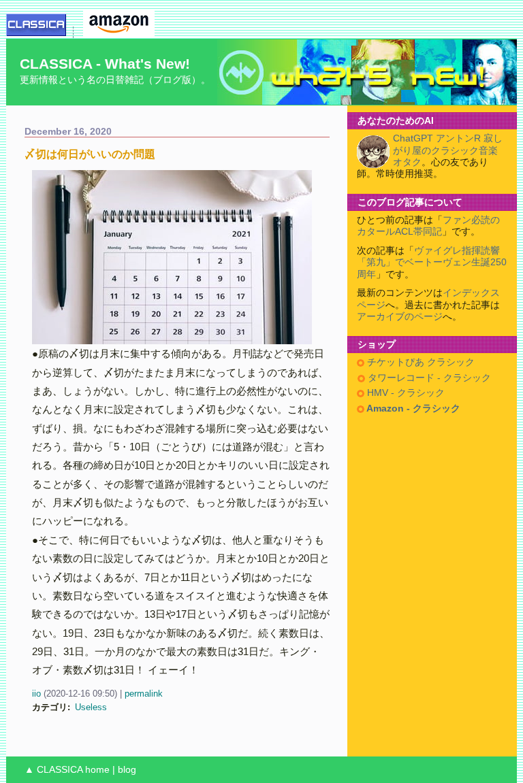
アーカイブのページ (400, 317)
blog (127, 770)
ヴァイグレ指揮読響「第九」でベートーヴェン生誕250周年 (432, 263)
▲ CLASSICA (53, 770)
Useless (91, 707)
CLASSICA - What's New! (105, 63)
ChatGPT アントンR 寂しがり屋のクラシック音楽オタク (448, 150)
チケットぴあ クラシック (419, 362)
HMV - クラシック (404, 393)
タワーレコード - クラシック (428, 378)
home (97, 770)
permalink (144, 693)
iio (36, 693)
